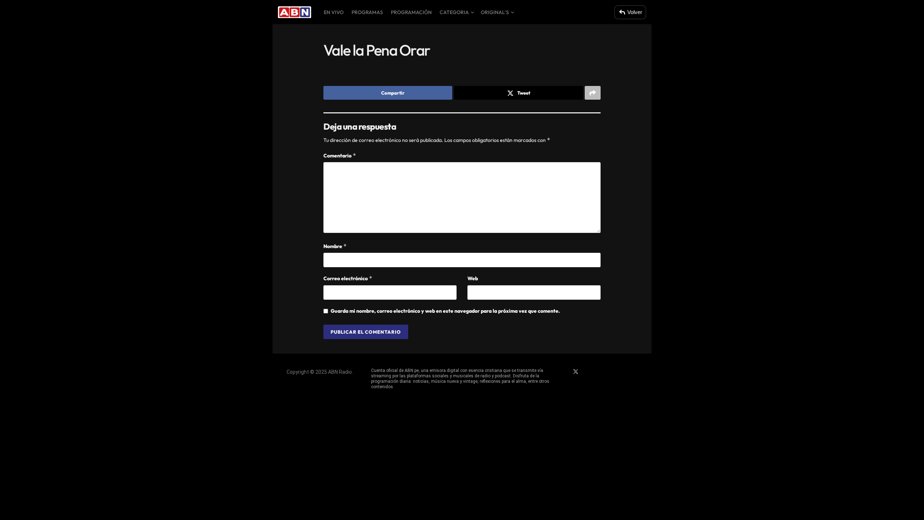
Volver (634, 12)
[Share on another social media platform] (593, 93)
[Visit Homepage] (294, 12)
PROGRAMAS (367, 12)
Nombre (335, 246)
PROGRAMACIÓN (411, 12)
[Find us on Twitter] (576, 372)
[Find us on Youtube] (600, 372)
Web (472, 278)
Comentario (339, 155)
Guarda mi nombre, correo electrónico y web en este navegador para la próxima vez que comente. (445, 311)
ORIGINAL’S (495, 12)
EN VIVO (334, 12)
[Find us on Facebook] (563, 372)
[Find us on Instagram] (588, 372)
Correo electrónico (347, 278)
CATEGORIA (454, 12)
